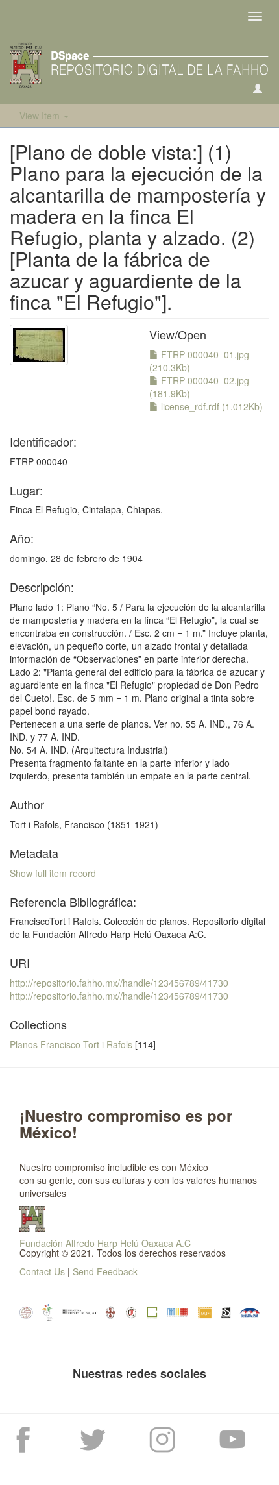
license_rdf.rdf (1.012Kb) (210, 406)
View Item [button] (40, 115)
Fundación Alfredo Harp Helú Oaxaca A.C (105, 1242)
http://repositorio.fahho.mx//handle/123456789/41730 (119, 982)
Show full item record (53, 872)
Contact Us (42, 1271)
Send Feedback (105, 1271)
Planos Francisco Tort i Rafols (71, 1044)
